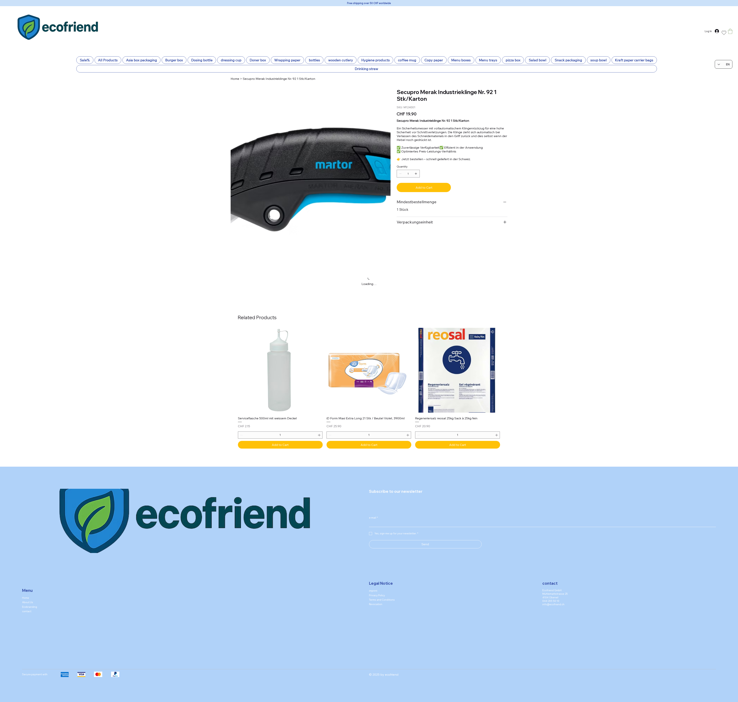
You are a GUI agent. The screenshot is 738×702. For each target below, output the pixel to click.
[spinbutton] (280, 406)
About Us (27, 573)
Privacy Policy (377, 566)
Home (25, 569)
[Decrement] (241, 406)
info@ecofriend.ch (553, 575)
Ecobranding (29, 578)
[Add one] (416, 173)
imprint (373, 562)
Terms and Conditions (382, 571)
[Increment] (319, 406)
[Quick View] (280, 341)
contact (26, 582)
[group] (369, 359)
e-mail (373, 489)
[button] (730, 31)
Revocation (375, 575)
